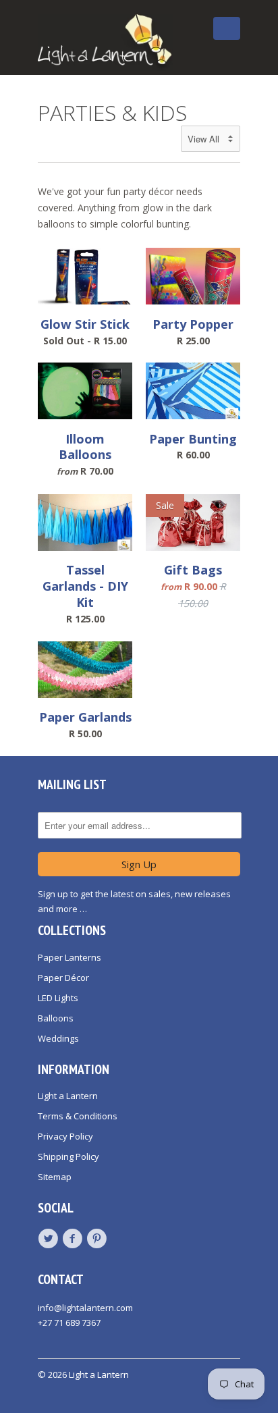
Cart (226, 28)
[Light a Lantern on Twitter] (50, 1239)
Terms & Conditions (77, 1116)
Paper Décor (63, 977)
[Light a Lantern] (105, 42)
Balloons (56, 1018)
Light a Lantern (68, 1096)
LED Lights (58, 998)
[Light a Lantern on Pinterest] (98, 1239)
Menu (196, 39)
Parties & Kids (112, 112)
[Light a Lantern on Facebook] (74, 1239)
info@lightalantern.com (85, 1308)
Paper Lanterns (69, 957)
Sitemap (55, 1177)
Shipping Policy (68, 1156)
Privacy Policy (65, 1136)
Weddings (58, 1038)
